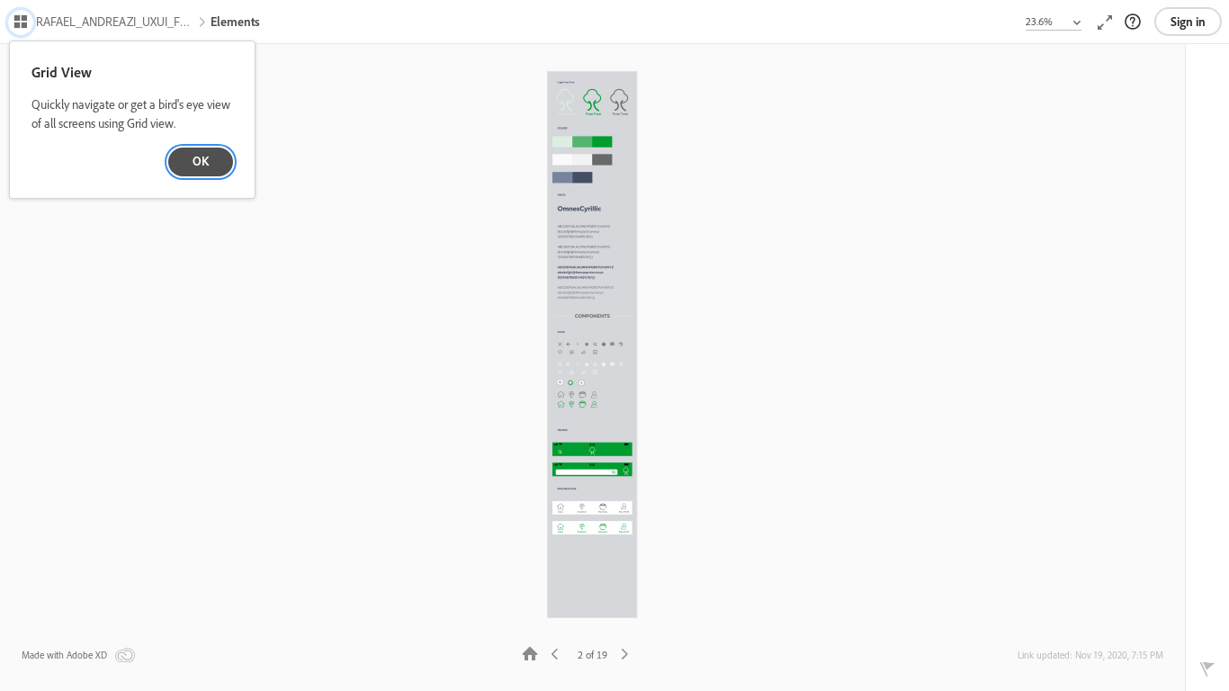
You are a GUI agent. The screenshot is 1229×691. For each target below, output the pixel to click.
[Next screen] (624, 652)
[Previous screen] (555, 652)
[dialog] (132, 120)
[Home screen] (530, 652)
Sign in (1188, 21)
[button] (103, 23)
